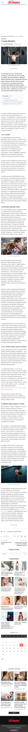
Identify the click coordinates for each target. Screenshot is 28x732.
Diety (16, 699)
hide (10, 96)
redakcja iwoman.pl (8, 44)
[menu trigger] (3, 2)
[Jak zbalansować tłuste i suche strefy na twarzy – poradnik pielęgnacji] (7, 581)
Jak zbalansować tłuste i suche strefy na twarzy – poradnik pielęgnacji (6, 589)
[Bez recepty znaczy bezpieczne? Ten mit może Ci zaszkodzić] (7, 696)
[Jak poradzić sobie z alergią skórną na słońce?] (21, 600)
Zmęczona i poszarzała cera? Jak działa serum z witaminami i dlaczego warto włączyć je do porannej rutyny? (20, 590)
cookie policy (18, 727)
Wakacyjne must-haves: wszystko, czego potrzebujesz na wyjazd (20, 573)
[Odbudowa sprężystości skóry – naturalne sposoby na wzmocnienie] (7, 566)
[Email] (25, 536)
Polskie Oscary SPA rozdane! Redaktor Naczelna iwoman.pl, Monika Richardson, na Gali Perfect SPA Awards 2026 (7, 625)
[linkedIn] (21, 536)
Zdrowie (3, 38)
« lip (2, 659)
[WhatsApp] (18, 536)
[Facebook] (14, 536)
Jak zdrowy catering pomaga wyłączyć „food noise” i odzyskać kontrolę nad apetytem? (20, 705)
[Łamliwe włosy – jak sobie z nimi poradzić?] (21, 616)
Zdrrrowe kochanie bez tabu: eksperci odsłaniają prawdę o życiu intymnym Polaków (21, 684)
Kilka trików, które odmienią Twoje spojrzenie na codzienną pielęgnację (7, 608)
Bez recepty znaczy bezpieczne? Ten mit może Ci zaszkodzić (6, 704)
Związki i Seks (19, 679)
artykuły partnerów (14, 531)
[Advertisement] (14, 19)
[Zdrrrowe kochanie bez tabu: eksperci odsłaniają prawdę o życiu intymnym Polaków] (21, 676)
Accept (14, 730)
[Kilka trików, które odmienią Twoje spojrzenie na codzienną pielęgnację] (7, 600)
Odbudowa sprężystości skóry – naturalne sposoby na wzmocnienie (7, 573)
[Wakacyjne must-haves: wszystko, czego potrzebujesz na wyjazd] (21, 566)
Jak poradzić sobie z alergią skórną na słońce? (7, 682)
